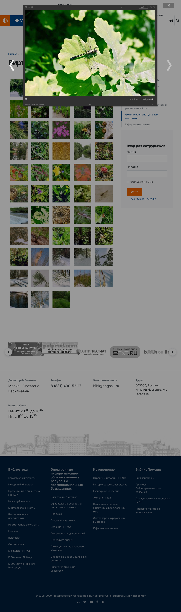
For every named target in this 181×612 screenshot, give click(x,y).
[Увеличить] (150, 7)
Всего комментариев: (35, 104)
